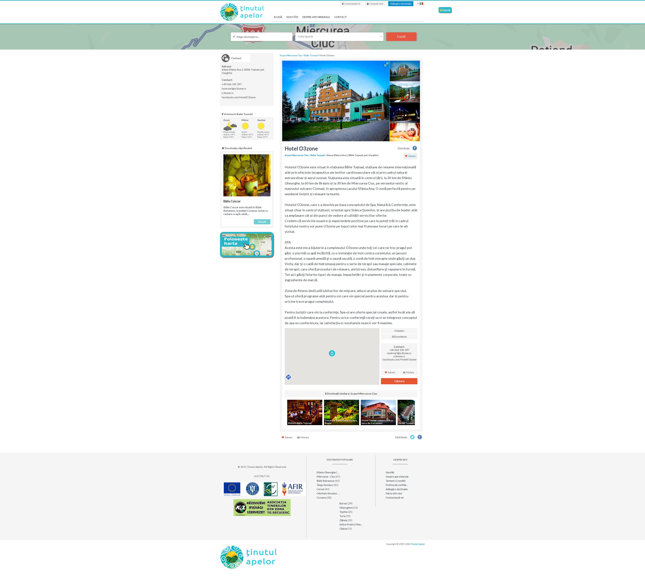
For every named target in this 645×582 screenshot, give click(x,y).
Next (267, 189)
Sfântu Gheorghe (326, 472)
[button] (339, 36)
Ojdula (343, 528)
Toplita (343, 511)
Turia (342, 516)
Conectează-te (351, 3)
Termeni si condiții (395, 480)
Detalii (262, 221)
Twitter (412, 437)
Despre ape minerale (316, 16)
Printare (409, 372)
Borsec (343, 503)
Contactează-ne (395, 497)
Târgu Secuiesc (325, 484)
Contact (340, 16)
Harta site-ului (394, 493)
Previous (226, 189)
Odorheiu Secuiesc (327, 493)
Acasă (278, 16)
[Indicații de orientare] (289, 377)
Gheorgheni (346, 507)
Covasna (321, 497)
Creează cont (376, 3)
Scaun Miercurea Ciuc (291, 55)
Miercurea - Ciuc (326, 476)
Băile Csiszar (232, 201)
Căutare (399, 381)
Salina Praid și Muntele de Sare (356, 524)
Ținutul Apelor (418, 544)
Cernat (320, 489)
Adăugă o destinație (400, 3)
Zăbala (343, 520)
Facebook (414, 148)
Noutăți (292, 16)
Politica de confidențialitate (401, 484)
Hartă (446, 10)
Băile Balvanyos (326, 480)
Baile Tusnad (311, 55)
